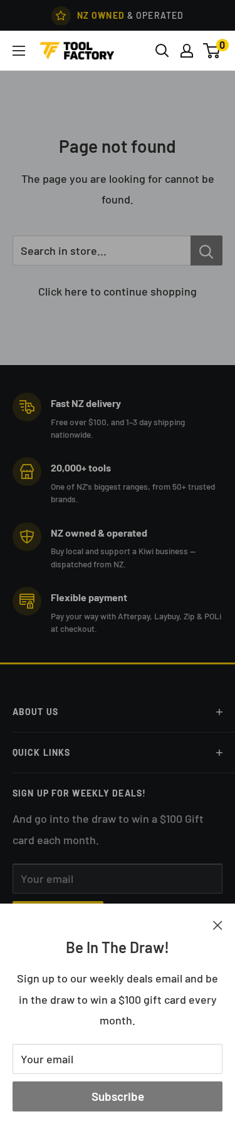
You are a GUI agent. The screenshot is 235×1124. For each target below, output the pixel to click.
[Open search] (162, 51)
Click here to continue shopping (117, 291)
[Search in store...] (206, 250)
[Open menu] (19, 51)
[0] (212, 50)
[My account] (186, 51)
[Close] (217, 924)
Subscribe (117, 1096)
